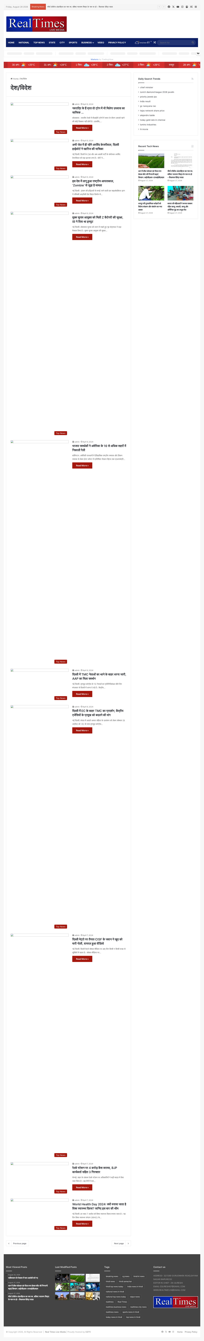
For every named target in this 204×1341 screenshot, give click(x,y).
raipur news (135, 1297)
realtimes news (112, 1312)
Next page (119, 1243)
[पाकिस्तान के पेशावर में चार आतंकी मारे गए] (62, 1278)
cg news (125, 1276)
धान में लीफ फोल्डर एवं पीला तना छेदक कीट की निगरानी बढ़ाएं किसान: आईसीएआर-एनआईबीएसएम (151, 174)
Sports (73, 42)
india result (145, 101)
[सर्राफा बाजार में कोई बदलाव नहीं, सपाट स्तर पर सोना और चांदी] (93, 1296)
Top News (39, 42)
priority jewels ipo (148, 97)
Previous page (19, 1243)
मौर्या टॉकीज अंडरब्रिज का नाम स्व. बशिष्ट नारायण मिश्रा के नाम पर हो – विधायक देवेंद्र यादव (80, 7)
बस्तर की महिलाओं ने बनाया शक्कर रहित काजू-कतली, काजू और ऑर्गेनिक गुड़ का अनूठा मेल (180, 206)
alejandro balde (147, 115)
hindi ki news (139, 1276)
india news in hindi (135, 1286)
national (24, 42)
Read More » (82, 128)
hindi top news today (114, 1286)
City (62, 42)
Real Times (122, 1302)
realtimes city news (138, 1307)
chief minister (146, 87)
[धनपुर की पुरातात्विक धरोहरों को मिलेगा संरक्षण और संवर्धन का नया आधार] (151, 193)
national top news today (116, 1297)
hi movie (144, 129)
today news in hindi (114, 1317)
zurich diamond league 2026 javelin (157, 92)
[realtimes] (36, 24)
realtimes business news (116, 1307)
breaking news (112, 1276)
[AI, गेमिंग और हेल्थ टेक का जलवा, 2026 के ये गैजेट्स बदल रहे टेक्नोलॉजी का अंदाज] (93, 1287)
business (86, 42)
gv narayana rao (148, 106)
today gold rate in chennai (152, 120)
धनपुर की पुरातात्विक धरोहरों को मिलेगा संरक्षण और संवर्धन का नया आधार (150, 206)
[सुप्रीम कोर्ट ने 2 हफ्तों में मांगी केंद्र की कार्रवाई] (62, 1296)
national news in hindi (115, 1291)
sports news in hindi (131, 1312)
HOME (11, 42)
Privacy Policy (117, 42)
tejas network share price (152, 110)
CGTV (88, 1332)
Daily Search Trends (149, 78)
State (52, 42)
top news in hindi (133, 1317)
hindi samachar (125, 1281)
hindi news (110, 1281)
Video (101, 42)
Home (15, 79)
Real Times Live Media (55, 1332)
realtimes (109, 1302)
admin (77, 104)
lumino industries (148, 124)
